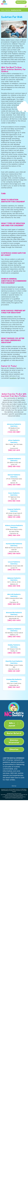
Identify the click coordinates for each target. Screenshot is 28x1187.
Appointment (21, 2)
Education (14, 749)
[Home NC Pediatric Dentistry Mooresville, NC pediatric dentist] (4, 2)
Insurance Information (14, 741)
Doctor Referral (14, 733)
